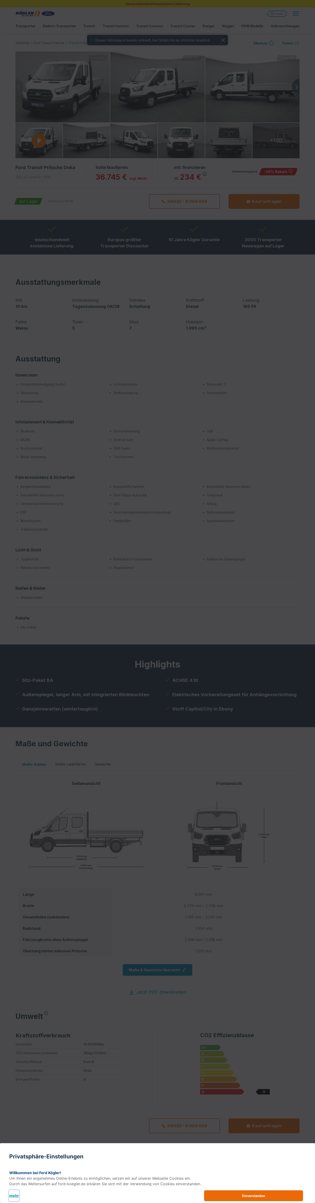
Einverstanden (253, 1196)
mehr (14, 1195)
